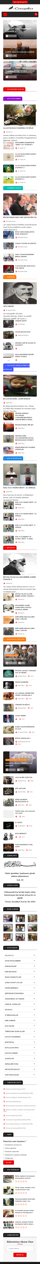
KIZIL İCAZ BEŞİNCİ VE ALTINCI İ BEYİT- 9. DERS (24, 538)
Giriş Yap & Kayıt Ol (20, 2)
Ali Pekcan (21, 324)
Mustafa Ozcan (10, 221)
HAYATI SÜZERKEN (12, 1037)
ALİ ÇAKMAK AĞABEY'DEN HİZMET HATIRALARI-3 (24, 694)
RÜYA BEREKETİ (20, 834)
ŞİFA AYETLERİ (20, 789)
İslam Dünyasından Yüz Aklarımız (16, 760)
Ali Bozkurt (21, 826)
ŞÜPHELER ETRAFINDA (14, 993)
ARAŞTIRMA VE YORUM (14, 999)
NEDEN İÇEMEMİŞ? (21, 682)
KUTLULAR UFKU (12, 1048)
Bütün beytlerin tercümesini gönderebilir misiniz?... (25, 1177)
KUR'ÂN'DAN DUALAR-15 (15, 659)
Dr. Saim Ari (21, 148)
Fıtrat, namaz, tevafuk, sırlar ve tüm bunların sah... (25, 1189)
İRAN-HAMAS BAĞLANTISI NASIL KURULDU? (24, 233)
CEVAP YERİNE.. (20, 716)
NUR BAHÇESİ (11, 972)
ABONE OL (20, 1255)
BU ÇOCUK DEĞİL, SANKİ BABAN (16, 399)
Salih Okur (9, 403)
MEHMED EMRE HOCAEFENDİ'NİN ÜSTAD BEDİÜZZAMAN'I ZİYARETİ (24, 438)
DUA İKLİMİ (9, 1026)
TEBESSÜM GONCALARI (15, 1031)
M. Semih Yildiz (10, 310)
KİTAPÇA (8, 1010)
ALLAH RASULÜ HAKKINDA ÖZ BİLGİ (18, 128)
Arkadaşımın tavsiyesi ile (13, 1145)
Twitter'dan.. (9, 1158)
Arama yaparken (10, 1148)
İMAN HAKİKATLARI (13, 977)
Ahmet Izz (9, 132)
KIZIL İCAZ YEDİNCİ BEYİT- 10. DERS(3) (19, 488)
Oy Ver (8, 1162)
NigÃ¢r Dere (12, 663)
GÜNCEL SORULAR (12, 1004)
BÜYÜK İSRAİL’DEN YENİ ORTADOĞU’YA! (20, 217)
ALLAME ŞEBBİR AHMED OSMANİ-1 (18, 30)
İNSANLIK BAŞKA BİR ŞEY (24, 425)
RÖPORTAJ (9, 1042)
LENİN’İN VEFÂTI (21, 321)
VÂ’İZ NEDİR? (8, 306)
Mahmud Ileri (22, 708)
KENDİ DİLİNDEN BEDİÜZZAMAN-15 (21, 801)
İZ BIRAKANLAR (11, 1015)
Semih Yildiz (22, 792)
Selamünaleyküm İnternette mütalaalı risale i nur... (25, 1200)
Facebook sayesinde (12, 1152)
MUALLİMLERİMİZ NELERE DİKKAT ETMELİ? (24, 356)
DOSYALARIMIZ (11, 1053)
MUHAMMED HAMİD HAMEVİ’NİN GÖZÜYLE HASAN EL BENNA (23, 607)
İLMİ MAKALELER (12, 1075)
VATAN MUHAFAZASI (22, 332)
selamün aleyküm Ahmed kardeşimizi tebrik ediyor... (24, 1223)
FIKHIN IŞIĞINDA (11, 988)
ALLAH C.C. (9, 955)
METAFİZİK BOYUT (12, 1069)
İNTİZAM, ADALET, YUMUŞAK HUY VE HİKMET (25, 672)
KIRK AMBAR (10, 1020)
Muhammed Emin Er (24, 742)
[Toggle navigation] (5, 14)
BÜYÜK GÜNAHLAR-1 (23, 738)
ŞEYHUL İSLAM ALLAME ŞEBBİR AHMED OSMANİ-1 (24, 595)
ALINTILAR (9, 1058)
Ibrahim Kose (22, 676)
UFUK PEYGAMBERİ (13, 961)
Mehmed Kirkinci (23, 335)
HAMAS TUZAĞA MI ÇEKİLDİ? (25, 243)
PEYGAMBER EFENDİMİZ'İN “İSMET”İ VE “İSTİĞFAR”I (24, 144)
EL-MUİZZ (18, 823)
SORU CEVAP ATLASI (13, 982)
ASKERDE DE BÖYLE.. (22, 705)
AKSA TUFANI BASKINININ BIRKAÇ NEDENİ (24, 256)
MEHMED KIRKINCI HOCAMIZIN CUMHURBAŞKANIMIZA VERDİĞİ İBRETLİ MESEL (23, 416)
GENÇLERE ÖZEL (12, 1064)
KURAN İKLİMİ (10, 966)
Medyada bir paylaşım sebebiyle (16, 1155)
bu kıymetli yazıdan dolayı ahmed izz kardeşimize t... (24, 1212)
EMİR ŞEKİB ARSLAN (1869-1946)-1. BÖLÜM (25, 629)
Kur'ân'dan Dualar (12, 655)
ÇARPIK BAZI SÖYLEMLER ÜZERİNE (19, 52)
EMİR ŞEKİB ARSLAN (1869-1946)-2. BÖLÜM (25, 618)
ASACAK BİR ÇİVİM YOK (23, 777)
